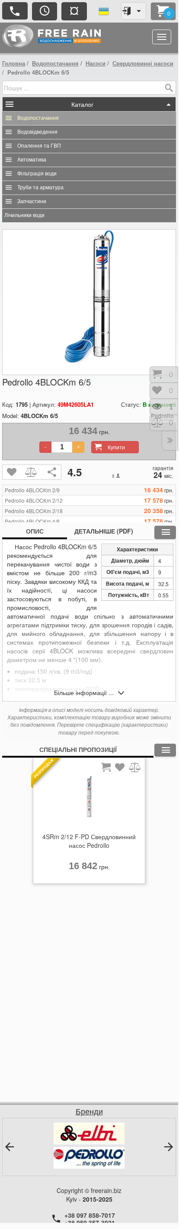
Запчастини (31, 201)
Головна (13, 63)
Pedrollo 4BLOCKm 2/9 (32, 490)
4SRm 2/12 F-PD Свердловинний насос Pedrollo (89, 841)
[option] (89, 823)
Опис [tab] (35, 531)
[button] (9, 1147)
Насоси (95, 63)
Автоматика (31, 160)
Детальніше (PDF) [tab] (103, 531)
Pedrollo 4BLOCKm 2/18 (34, 511)
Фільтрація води (37, 174)
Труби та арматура (40, 188)
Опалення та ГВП (39, 146)
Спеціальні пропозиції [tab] (78, 749)
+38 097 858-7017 (89, 1215)
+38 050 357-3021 (89, 1222)
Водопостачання (55, 63)
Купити (116, 447)
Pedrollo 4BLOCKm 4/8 (32, 521)
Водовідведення (37, 132)
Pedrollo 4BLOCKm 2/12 (34, 501)
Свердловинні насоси (142, 63)
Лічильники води (24, 215)
